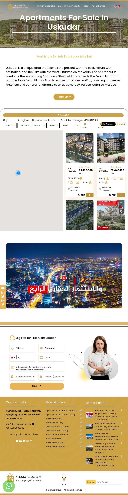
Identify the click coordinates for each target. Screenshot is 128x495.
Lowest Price (91, 119)
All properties (39, 120)
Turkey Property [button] (72, 6)
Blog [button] (86, 6)
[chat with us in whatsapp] (8, 486)
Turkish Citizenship (46, 6)
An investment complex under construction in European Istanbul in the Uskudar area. (73, 169)
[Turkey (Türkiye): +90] (13, 357)
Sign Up (91, 482)
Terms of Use (31, 434)
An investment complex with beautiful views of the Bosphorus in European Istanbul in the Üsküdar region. (104, 169)
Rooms (52, 120)
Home (60, 6)
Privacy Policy (17, 434)
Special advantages (72, 120)
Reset (122, 124)
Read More (64, 97)
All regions (23, 120)
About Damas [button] (99, 6)
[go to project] (90, 195)
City (5, 120)
